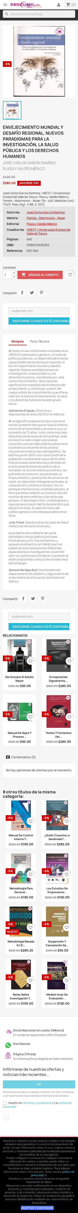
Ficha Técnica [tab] (39, 341)
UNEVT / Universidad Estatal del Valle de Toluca (48, 232)
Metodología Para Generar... (21, 890)
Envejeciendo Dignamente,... (58, 679)
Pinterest (41, 292)
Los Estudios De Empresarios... (57, 890)
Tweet (32, 292)
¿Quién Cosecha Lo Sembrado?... (57, 837)
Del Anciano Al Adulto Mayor (19, 679)
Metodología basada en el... (21, 943)
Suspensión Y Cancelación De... (57, 943)
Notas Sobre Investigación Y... (21, 996)
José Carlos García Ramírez (46, 212)
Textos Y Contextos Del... (59, 734)
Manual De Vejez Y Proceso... (19, 734)
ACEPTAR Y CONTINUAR (37, 1207)
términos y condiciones (38, 1103)
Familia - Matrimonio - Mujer (46, 218)
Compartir (22, 292)
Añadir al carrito (40, 274)
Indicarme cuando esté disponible (40, 321)
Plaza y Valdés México (42, 224)
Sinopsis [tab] (17, 341)
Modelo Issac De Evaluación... (57, 996)
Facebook (6, 1117)
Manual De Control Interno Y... (21, 837)
